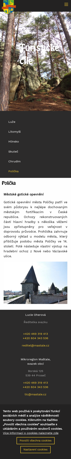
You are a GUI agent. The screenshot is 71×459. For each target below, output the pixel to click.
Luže (11, 122)
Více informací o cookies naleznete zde (30, 433)
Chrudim (14, 161)
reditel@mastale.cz (35, 345)
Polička (13, 171)
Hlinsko (13, 141)
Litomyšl (14, 131)
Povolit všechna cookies (36, 440)
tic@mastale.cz (35, 394)
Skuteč (13, 151)
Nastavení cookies (35, 449)
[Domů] (9, 6)
